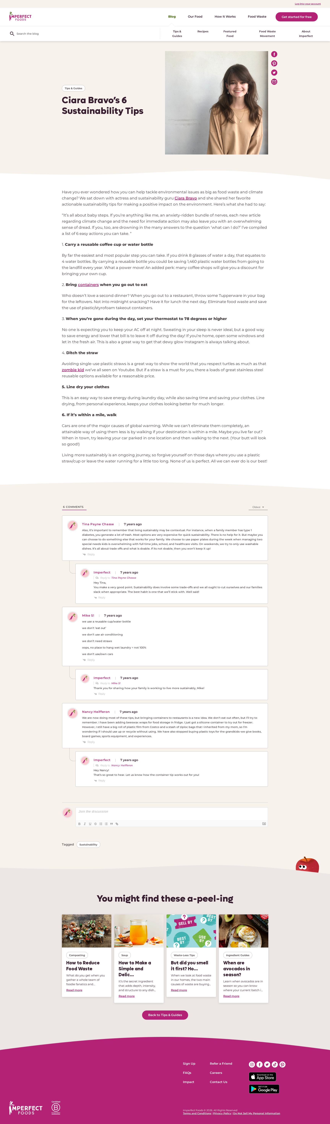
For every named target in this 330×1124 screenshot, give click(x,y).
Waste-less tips (184, 955)
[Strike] (95, 824)
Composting (77, 955)
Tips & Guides (177, 34)
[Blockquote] (111, 824)
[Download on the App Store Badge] (267, 1076)
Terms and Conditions (197, 1113)
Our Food (195, 16)
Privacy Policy (222, 1113)
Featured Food (229, 34)
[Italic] (84, 824)
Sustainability (88, 844)
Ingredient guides (237, 955)
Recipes (202, 31)
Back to (165, 1015)
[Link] (117, 824)
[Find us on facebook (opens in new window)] (259, 1064)
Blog (172, 16)
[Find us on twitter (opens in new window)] (267, 1064)
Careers (216, 1073)
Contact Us (218, 1082)
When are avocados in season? (236, 968)
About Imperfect (306, 34)
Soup (124, 955)
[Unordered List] (106, 824)
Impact (188, 1082)
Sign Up (189, 1063)
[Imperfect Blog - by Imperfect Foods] (20, 16)
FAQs (187, 1073)
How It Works (225, 16)
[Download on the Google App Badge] (267, 1089)
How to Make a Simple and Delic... (135, 968)
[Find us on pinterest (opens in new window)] (282, 1064)
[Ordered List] (101, 824)
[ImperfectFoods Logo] (25, 1108)
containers (88, 284)
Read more (74, 990)
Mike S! (116, 683)
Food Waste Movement (267, 34)
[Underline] (90, 824)
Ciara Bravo (186, 198)
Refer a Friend (221, 1063)
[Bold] (79, 824)
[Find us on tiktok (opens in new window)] (275, 1064)
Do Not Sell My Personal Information (256, 1113)
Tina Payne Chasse (123, 577)
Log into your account (308, 3)
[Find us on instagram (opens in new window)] (252, 1064)
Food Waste (257, 16)
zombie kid (73, 370)
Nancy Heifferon (122, 765)
